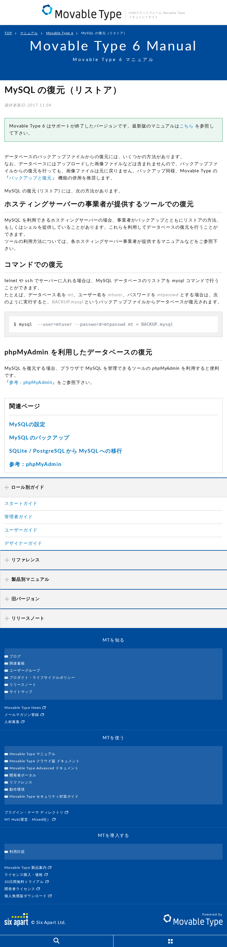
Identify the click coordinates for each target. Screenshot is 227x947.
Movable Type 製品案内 (26, 867)
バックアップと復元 (30, 178)
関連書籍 (17, 663)
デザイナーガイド (23, 543)
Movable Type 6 (60, 33)
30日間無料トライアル (24, 882)
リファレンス (21, 782)
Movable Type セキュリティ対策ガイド (44, 796)
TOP (8, 33)
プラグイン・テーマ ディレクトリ (34, 812)
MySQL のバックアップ (39, 438)
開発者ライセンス (20, 889)
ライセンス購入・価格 (24, 874)
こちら (186, 126)
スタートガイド (21, 503)
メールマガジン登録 (22, 715)
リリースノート (22, 684)
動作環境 (17, 789)
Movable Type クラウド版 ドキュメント (44, 761)
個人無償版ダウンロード (26, 896)
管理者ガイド (18, 517)
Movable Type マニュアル (32, 754)
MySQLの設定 (27, 424)
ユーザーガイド (21, 530)
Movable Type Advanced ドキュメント (44, 768)
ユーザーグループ (24, 670)
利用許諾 (17, 851)
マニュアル (29, 33)
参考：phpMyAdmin (30, 382)
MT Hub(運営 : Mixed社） (28, 819)
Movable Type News (23, 707)
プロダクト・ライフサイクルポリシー (42, 677)
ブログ (15, 656)
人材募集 (12, 722)
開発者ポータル (22, 775)
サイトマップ (21, 692)
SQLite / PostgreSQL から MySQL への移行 (65, 451)
